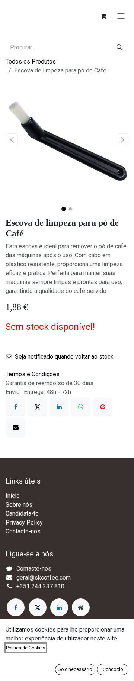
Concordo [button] (113, 669)
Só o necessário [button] (75, 669)
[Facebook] (16, 407)
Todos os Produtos (31, 61)
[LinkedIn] (59, 407)
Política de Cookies (25, 648)
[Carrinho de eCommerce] (103, 16)
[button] (12, 139)
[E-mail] (16, 427)
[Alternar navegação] (121, 16)
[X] (38, 407)
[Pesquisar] (119, 47)
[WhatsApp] (81, 407)
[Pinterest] (103, 407)
